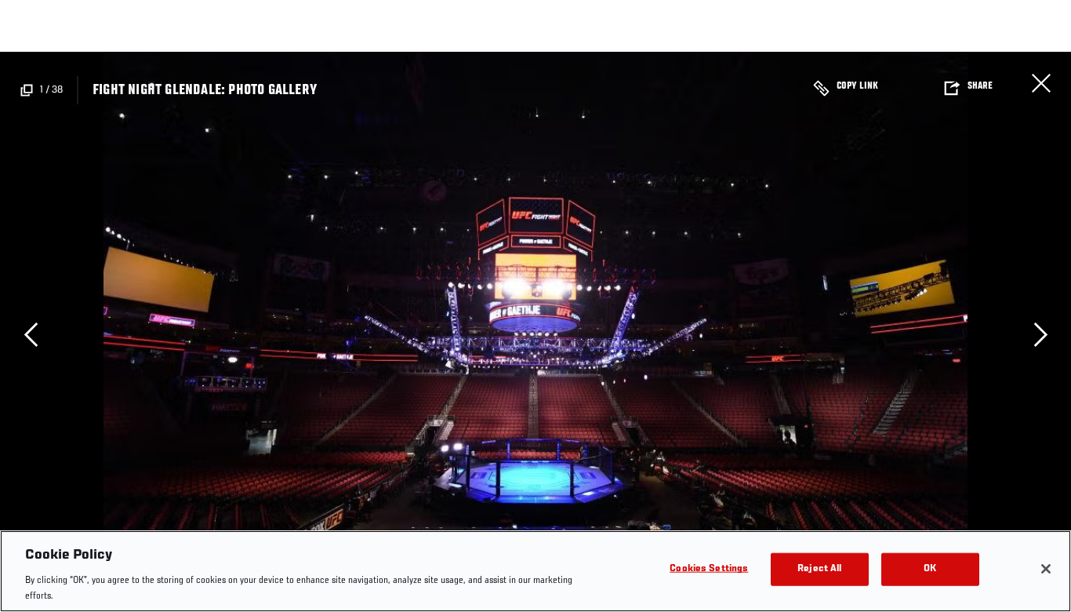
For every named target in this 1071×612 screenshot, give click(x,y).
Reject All (819, 569)
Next (1040, 334)
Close (1041, 83)
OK (930, 569)
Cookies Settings (709, 569)
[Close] (1046, 569)
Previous (30, 334)
